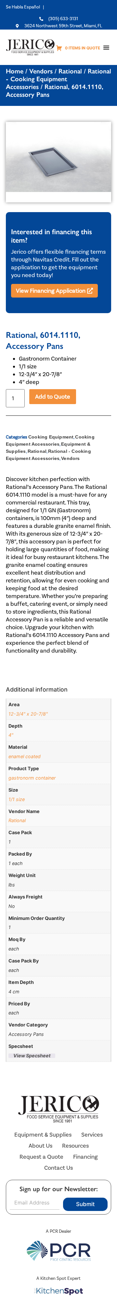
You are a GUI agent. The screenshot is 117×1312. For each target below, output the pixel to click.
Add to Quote (52, 396)
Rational (70, 71)
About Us (40, 1145)
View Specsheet (32, 1055)
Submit (85, 1204)
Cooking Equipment (50, 436)
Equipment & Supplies (43, 1134)
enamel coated (24, 756)
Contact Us (58, 1167)
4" (10, 735)
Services (92, 1134)
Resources (75, 1145)
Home (14, 71)
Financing (85, 1156)
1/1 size (16, 799)
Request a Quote (41, 1156)
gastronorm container (32, 778)
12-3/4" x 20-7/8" (28, 714)
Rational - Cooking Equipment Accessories (58, 79)
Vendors (41, 71)
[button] (106, 47)
